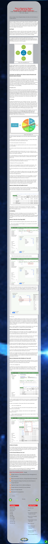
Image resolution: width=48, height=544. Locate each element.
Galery (29, 510)
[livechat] (46, 542)
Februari (11, 510)
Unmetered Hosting (26, 542)
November (12, 523)
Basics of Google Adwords (16, 489)
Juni (10, 512)
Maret (11, 516)
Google (14, 17)
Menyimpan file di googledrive (17, 491)
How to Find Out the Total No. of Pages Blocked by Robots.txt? (24, 478)
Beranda (23, 499)
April (10, 515)
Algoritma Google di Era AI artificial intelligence (21, 485)
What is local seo (31, 523)
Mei (10, 513)
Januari (11, 519)
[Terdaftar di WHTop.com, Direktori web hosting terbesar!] (24, 541)
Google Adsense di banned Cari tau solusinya (20, 487)
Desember (12, 507)
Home (11, 17)
